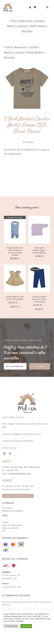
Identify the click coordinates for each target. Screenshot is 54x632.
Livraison (5, 522)
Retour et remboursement (12, 525)
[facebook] (10, 453)
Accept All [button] (26, 626)
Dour (4, 427)
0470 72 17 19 (12, 470)
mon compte (7, 508)
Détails (15, 230)
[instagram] (4, 453)
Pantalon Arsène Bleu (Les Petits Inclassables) (39, 299)
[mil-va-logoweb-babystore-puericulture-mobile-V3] (8, 3)
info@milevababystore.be (19, 474)
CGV (3, 531)
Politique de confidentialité (12, 511)
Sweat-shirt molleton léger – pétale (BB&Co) (39, 250)
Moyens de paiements (10, 528)
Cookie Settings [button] (11, 626)
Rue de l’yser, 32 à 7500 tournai (25, 467)
